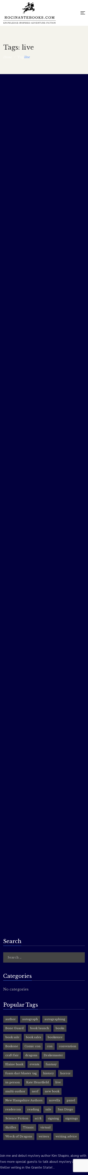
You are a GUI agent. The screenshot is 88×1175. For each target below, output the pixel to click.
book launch (39, 1028)
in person (12, 1082)
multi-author (15, 1091)
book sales (33, 1037)
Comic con (33, 1046)
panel (71, 1100)
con (50, 1046)
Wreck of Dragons (18, 1136)
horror (65, 1073)
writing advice (66, 1136)
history (48, 1073)
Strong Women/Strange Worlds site (30, 819)
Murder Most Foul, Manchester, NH (37, 88)
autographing (54, 1019)
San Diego (65, 1109)
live (58, 1082)
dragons (31, 1055)
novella (54, 1100)
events (34, 1064)
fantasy (51, 1064)
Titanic (28, 1127)
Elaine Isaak (14, 1064)
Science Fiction (16, 1118)
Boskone (11, 1046)
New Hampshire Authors (24, 1100)
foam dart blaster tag (21, 1073)
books (60, 1028)
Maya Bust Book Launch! (27, 541)
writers (44, 1136)
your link (9, 724)
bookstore (55, 1037)
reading (33, 1109)
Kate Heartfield (37, 1082)
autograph (30, 1019)
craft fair (12, 1055)
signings (71, 1118)
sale (48, 1109)
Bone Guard (14, 1028)
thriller (10, 1127)
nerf (35, 1091)
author (10, 1019)
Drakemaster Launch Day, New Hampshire (43, 417)
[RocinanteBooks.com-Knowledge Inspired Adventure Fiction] (29, 13)
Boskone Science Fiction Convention (38, 464)
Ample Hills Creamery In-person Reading (42, 653)
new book (52, 1091)
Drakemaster (53, 1055)
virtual (45, 1127)
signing (53, 1118)
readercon (13, 1109)
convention (67, 1046)
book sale (12, 1037)
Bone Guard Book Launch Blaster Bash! (41, 266)
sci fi (38, 1118)
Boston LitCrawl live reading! (31, 849)
